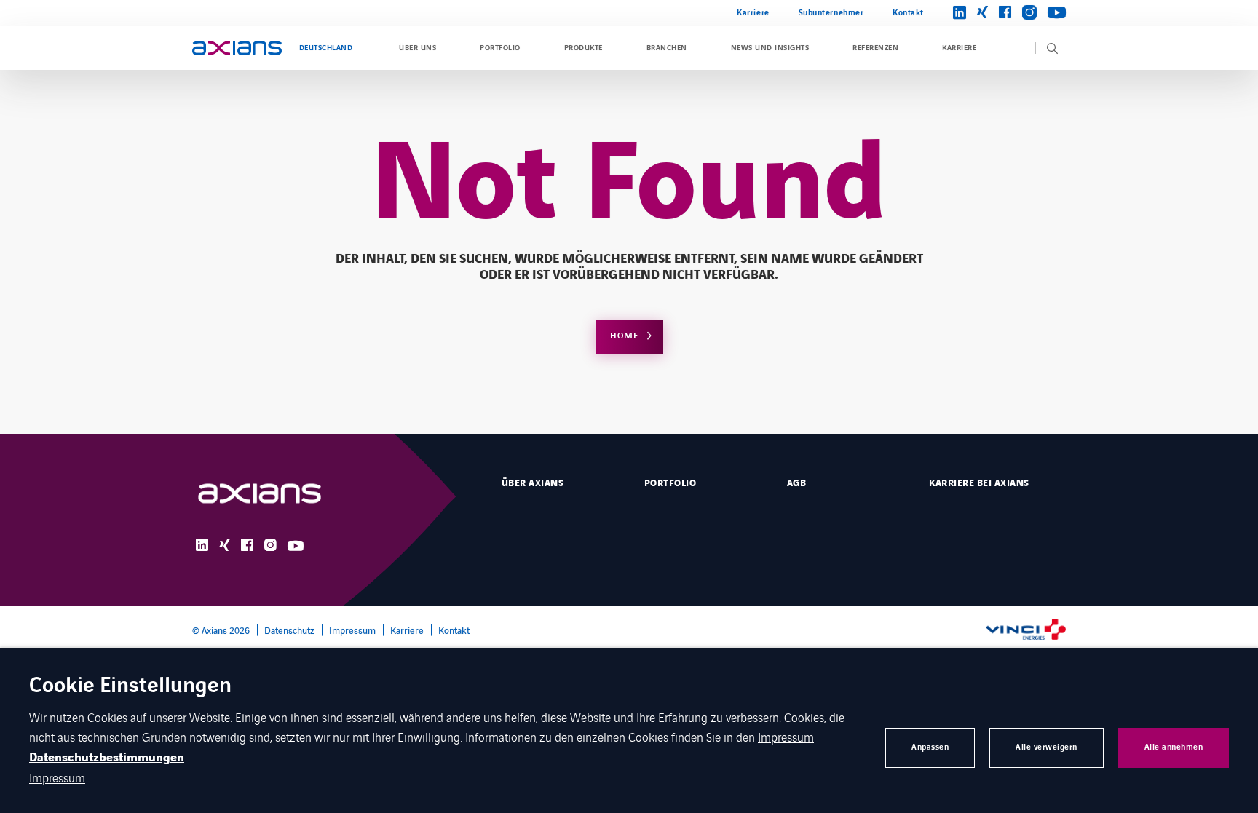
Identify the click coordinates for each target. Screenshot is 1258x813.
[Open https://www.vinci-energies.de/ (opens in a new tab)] (1026, 631)
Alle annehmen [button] (1173, 747)
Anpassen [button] (930, 747)
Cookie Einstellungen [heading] (130, 686)
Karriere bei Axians (979, 483)
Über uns (417, 48)
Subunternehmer (831, 12)
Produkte (583, 48)
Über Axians (532, 483)
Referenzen (875, 48)
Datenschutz (289, 630)
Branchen (666, 48)
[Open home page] (237, 48)
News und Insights (770, 48)
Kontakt (908, 12)
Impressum (352, 630)
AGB (796, 483)
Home (624, 336)
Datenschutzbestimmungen (106, 758)
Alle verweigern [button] (1046, 747)
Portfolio (500, 48)
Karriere (753, 12)
